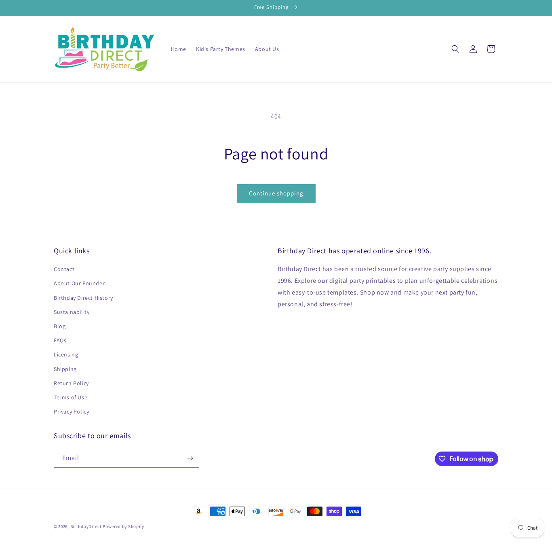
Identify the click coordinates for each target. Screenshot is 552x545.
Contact (64, 269)
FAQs (60, 340)
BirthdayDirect (86, 526)
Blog (59, 326)
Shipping (65, 369)
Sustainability (71, 312)
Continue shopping (276, 193)
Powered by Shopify (123, 526)
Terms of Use (70, 397)
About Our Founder (79, 283)
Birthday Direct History (83, 297)
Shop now (374, 292)
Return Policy (71, 383)
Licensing (66, 354)
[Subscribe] (190, 458)
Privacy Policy (71, 411)
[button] (455, 49)
